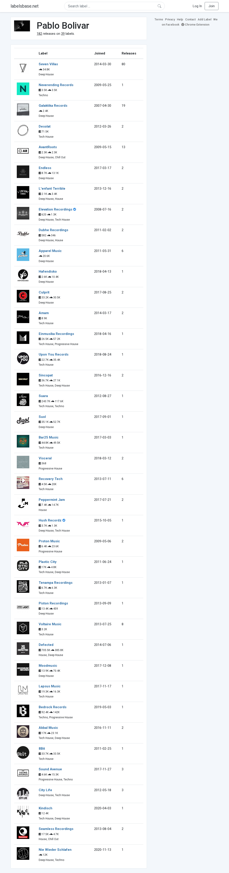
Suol (42, 417)
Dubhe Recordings (53, 230)
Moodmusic (48, 666)
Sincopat (46, 375)
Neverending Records (56, 85)
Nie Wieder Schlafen (55, 850)
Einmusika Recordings (56, 334)
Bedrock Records (52, 707)
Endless (45, 168)
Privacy (170, 19)
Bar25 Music (49, 437)
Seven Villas (48, 64)
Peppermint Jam (52, 500)
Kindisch (45, 808)
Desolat (45, 126)
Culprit (44, 292)
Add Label (204, 19)
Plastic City (48, 562)
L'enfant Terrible (52, 189)
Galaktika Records (53, 106)
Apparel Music (50, 251)
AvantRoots (48, 147)
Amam (44, 313)
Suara (43, 396)
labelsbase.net (25, 6)
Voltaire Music (50, 624)
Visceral (45, 458)
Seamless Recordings (56, 829)
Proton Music (49, 541)
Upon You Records (53, 354)
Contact (190, 19)
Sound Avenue (50, 769)
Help (180, 19)
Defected (46, 645)
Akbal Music (48, 728)
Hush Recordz (50, 520)
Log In (197, 6)
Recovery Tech (51, 479)
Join (211, 6)
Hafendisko (48, 271)
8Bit (42, 749)
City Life (45, 790)
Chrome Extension (196, 24)
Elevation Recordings (55, 209)
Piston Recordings (53, 603)
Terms (159, 19)
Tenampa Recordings (55, 583)
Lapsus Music (50, 686)
